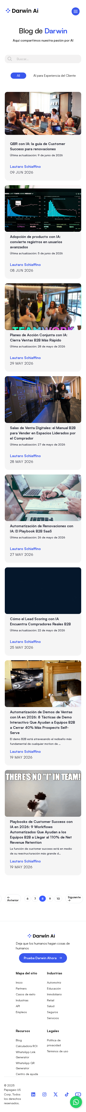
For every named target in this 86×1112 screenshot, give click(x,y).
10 (58, 898)
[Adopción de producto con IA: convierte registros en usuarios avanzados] (43, 208)
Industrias (22, 1000)
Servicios (53, 1018)
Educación (54, 988)
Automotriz (54, 982)
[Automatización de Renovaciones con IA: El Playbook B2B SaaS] (43, 497)
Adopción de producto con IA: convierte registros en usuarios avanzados (36, 241)
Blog (19, 1040)
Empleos (21, 1012)
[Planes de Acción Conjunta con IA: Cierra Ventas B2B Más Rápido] (43, 306)
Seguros (52, 1012)
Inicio (19, 982)
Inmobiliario (54, 994)
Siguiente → (74, 898)
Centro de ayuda (27, 1074)
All (18, 76)
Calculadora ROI (26, 1046)
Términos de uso (57, 1051)
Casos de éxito (25, 994)
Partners (21, 988)
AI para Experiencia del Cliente (54, 76)
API (18, 1006)
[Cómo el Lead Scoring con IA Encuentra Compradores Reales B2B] (43, 590)
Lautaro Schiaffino (25, 166)
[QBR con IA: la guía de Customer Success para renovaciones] (43, 113)
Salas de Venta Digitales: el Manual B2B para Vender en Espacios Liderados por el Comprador (43, 433)
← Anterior (13, 898)
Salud (50, 1006)
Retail (50, 1000)
